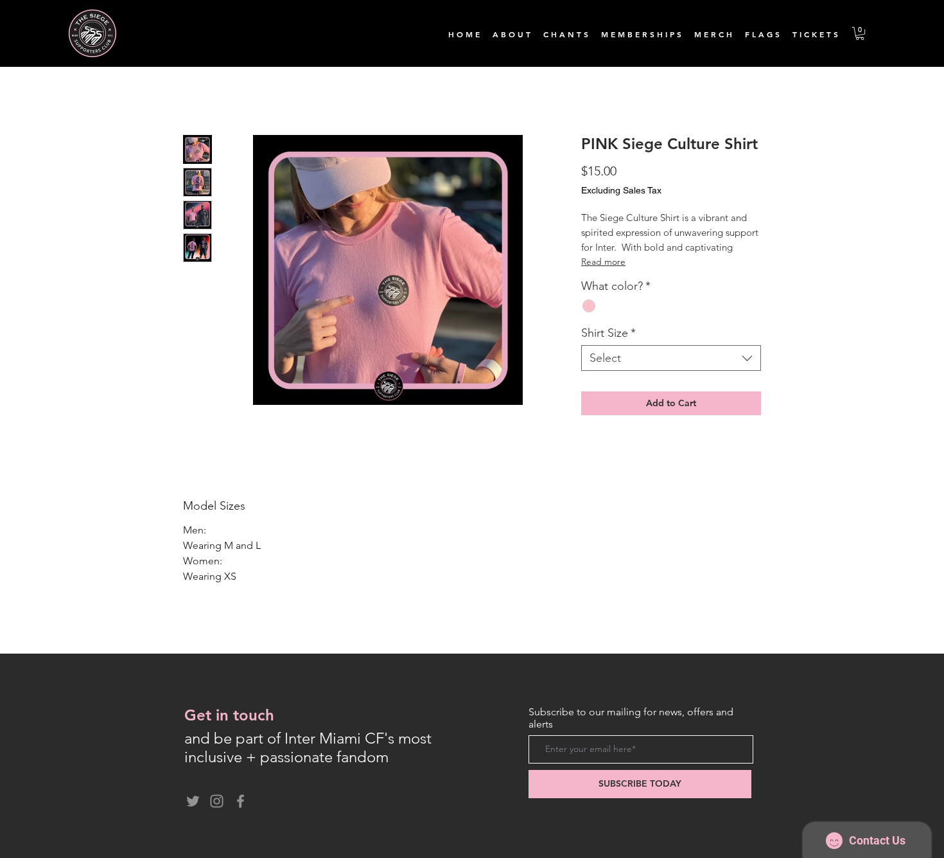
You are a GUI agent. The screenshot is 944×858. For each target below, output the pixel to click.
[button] (860, 33)
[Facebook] (240, 801)
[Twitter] (193, 801)
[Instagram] (216, 801)
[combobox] (671, 358)
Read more (603, 261)
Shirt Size (608, 333)
